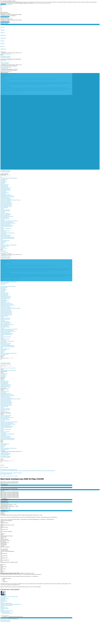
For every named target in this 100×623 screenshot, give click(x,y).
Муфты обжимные (5, 93)
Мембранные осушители (22, 82)
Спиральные (9, 75)
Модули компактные (67, 88)
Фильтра (2, 78)
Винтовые (3, 75)
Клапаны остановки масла (6, 143)
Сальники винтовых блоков (26, 90)
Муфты (2, 90)
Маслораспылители (11, 82)
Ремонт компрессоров (6, 603)
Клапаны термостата (29, 88)
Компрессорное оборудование (8, 99)
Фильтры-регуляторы (30, 83)
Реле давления (16, 84)
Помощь (2, 606)
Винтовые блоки (27, 87)
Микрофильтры (21, 79)
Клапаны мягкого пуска (64, 83)
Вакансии (2, 599)
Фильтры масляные (54, 90)
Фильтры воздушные (44, 90)
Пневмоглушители (47, 82)
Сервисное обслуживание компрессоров (10, 604)
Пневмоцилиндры (38, 84)
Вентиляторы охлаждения (16, 87)
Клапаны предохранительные (16, 88)
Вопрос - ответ (3, 607)
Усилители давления (19, 83)
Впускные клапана (36, 87)
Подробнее (9, 4)
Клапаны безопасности (53, 83)
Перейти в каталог (4, 16)
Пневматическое (4, 81)
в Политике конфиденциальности (42, 3)
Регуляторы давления (57, 82)
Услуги (2, 602)
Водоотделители (4, 79)
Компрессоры (3, 74)
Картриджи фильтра (50, 79)
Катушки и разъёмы (28, 84)
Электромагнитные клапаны (16, 91)
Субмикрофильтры (40, 79)
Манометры (3, 82)
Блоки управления (5, 87)
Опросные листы (4, 168)
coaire (11, 505)
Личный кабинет (4, 454)
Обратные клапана (8, 90)
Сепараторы (36, 90)
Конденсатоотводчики (6, 84)
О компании (3, 597)
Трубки (21, 84)
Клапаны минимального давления (54, 87)
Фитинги (45, 84)
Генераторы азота (4, 85)
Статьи (2, 609)
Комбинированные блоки (40, 88)
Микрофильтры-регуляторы (36, 82)
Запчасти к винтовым (5, 86)
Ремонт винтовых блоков (6, 605)
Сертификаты (3, 600)
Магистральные (13, 79)
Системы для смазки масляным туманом (10, 121)
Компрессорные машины (6, 610)
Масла (60, 88)
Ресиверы (2, 76)
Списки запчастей (4, 611)
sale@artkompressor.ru (5, 53)
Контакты (2, 169)
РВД (1, 92)
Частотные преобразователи (7, 159)
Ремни (2, 94)
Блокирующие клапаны (41, 83)
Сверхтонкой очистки (30, 79)
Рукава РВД (13, 93)
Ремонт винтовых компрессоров (8, 166)
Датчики (43, 87)
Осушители (3, 80)
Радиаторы (16, 90)
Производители (4, 608)
